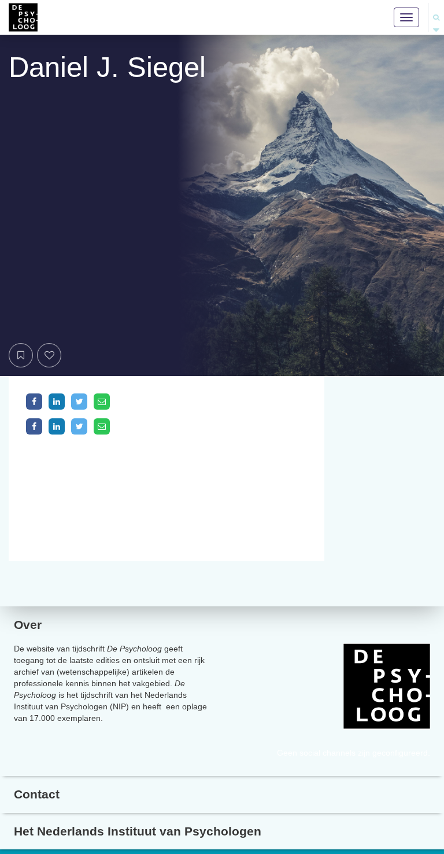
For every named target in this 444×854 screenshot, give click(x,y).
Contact (37, 794)
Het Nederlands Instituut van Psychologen (137, 831)
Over (28, 624)
